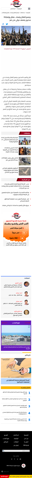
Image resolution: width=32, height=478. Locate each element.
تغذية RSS (26, 445)
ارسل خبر (16, 445)
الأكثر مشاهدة (25, 388)
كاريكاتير (28, 355)
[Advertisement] (16, 63)
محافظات (22, 12)
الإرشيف (16, 438)
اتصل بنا (26, 442)
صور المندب (6, 438)
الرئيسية (19, 8)
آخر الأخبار (12, 8)
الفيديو (6, 435)
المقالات (27, 278)
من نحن (26, 438)
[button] (27, 322)
